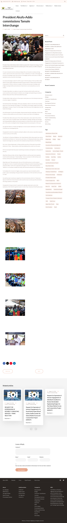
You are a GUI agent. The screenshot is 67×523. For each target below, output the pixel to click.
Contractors (57, 148)
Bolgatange (48, 139)
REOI (58, 180)
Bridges (47, 97)
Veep (57, 204)
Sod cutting (47, 123)
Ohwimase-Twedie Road (51, 171)
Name (17, 457)
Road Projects (28, 480)
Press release (48, 113)
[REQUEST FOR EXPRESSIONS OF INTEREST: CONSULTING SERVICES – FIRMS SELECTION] (12, 395)
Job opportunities (6, 493)
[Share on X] (7, 363)
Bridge (54, 139)
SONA (59, 186)
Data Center (37, 480)
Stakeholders (49, 189)
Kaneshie (48, 159)
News (14, 29)
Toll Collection (49, 195)
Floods (58, 154)
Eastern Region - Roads (58, 151)
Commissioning (49, 148)
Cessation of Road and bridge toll (53, 145)
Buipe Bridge (48, 142)
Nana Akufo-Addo (50, 165)
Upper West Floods (50, 204)
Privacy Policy (22, 493)
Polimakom (59, 174)
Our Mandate (6, 489)
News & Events (6, 495)
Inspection (47, 109)
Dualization (48, 151)
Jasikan (59, 157)
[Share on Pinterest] (11, 363)
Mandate (13, 480)
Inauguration (48, 107)
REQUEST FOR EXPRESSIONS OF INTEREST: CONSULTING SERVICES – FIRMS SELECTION (53, 46)
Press (20, 480)
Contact (18, 10)
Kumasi (53, 159)
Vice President (49, 207)
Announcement (48, 95)
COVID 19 (21, 489)
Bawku (54, 136)
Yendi (55, 207)
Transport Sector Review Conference (54, 198)
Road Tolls (54, 186)
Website (42, 457)
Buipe (59, 139)
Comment (17, 447)
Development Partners (50, 103)
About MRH (5, 480)
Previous (7, 371)
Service (46, 121)
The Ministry (23, 5)
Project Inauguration (50, 180)
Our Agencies (22, 495)
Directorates (40, 5)
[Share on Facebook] (4, 363)
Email (28, 457)
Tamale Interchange (58, 189)
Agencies (31, 5)
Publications (49, 5)
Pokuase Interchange (50, 174)
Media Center (58, 5)
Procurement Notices (50, 115)
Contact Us (21, 497)
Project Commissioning (21, 29)
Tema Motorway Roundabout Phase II (54, 192)
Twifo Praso (52, 201)
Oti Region (60, 171)
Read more (7, 418)
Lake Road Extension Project (52, 162)
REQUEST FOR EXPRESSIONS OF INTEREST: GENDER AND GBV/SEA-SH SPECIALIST (54, 73)
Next (39, 371)
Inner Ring (53, 157)
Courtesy (47, 101)
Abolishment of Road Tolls (51, 133)
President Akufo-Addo (51, 177)
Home (17, 5)
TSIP (47, 201)
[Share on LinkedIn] (14, 363)
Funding (47, 157)
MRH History (6, 491)
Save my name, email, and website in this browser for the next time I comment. (33, 465)
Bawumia (60, 136)
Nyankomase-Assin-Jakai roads (52, 168)
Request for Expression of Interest (53, 183)
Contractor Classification (51, 99)
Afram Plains (48, 136)
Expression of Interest (50, 105)
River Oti (48, 186)
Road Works (29, 29)
